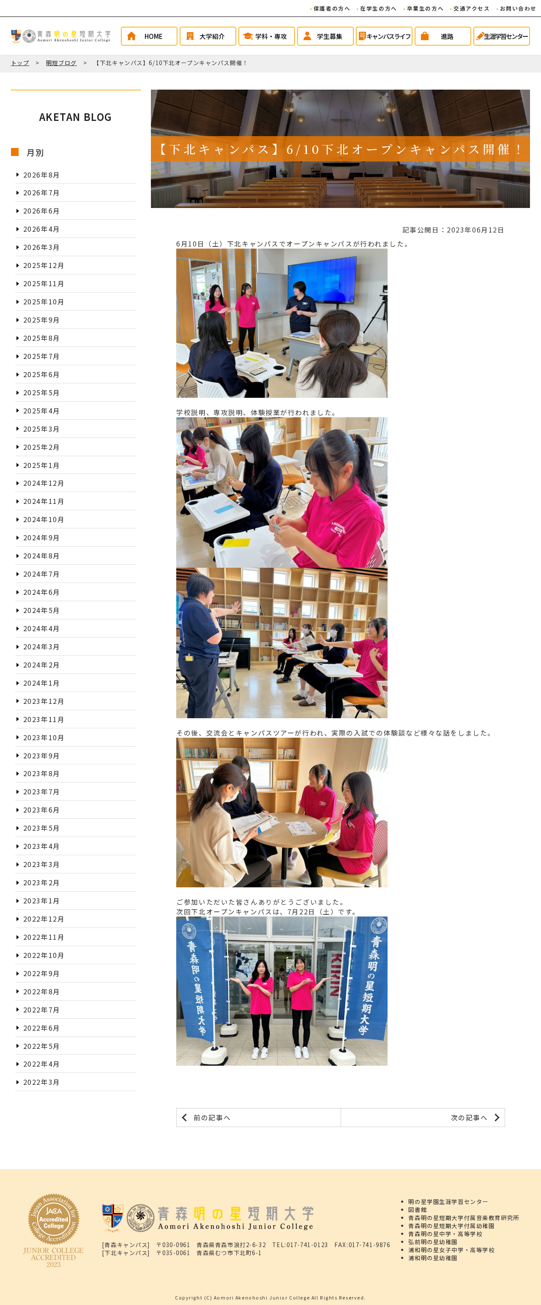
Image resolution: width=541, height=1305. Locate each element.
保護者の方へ (332, 8)
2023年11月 (44, 719)
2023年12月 (44, 701)
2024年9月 (41, 537)
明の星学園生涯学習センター (448, 1202)
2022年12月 (44, 919)
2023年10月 (44, 737)
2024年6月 (41, 592)
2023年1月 (41, 901)
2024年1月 (41, 683)
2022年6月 (41, 1027)
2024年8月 (41, 556)
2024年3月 (41, 646)
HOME (154, 36)
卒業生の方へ (425, 8)
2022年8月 (41, 991)
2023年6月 (41, 810)
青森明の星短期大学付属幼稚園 (451, 1226)
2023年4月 (41, 846)
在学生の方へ (378, 8)
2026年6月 (41, 211)
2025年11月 (44, 283)
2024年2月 (41, 665)
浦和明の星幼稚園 (433, 1258)
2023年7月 (41, 791)
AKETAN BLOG (75, 116)
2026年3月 (41, 247)
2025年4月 (41, 411)
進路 (447, 36)
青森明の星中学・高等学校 (445, 1234)
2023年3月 (41, 864)
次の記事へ (469, 1117)
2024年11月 (44, 501)
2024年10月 (44, 519)
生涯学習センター (506, 36)
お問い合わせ (518, 8)
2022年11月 (44, 937)
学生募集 (329, 36)
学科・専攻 (271, 36)
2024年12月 (44, 483)
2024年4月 (41, 628)
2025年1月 (41, 465)
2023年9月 (41, 755)
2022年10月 (44, 955)
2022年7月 (41, 1010)
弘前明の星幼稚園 (433, 1242)
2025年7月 (41, 356)
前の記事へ (212, 1117)
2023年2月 (41, 882)
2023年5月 (41, 828)
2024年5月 (41, 610)
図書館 (417, 1210)
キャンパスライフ (388, 36)
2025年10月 (44, 301)
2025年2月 (41, 446)
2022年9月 (41, 973)
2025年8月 (41, 338)
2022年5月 (41, 1046)
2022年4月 (41, 1064)
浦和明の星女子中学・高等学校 (451, 1250)
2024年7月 (41, 574)
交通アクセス (472, 8)
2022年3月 (41, 1082)
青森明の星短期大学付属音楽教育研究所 (463, 1218)
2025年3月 (41, 429)
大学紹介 (212, 36)
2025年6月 (41, 374)
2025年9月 (41, 320)
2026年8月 (41, 174)
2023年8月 (41, 773)
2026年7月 (41, 192)
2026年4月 (41, 229)
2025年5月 (41, 392)
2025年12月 (44, 265)
